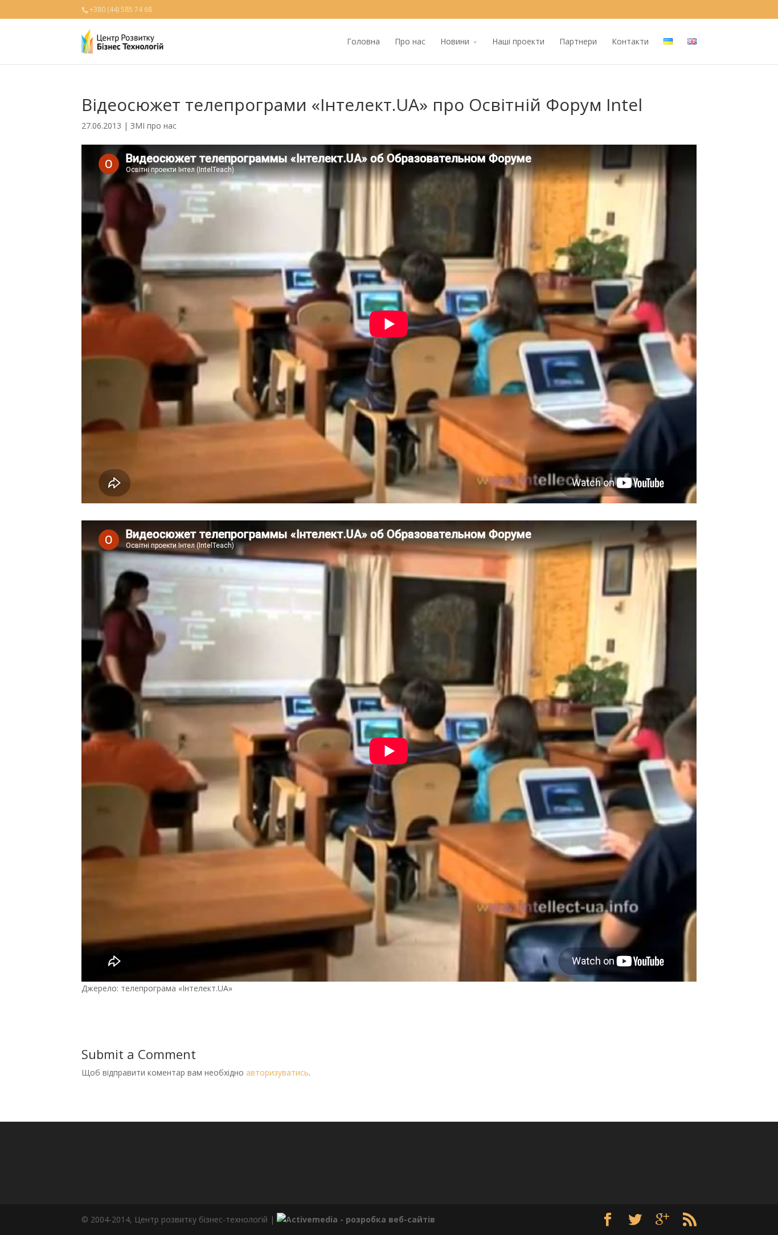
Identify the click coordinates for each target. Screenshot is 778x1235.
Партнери (578, 41)
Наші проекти (518, 41)
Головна (363, 41)
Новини (454, 41)
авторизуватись (277, 1072)
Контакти (630, 41)
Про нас (410, 41)
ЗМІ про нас (153, 125)
